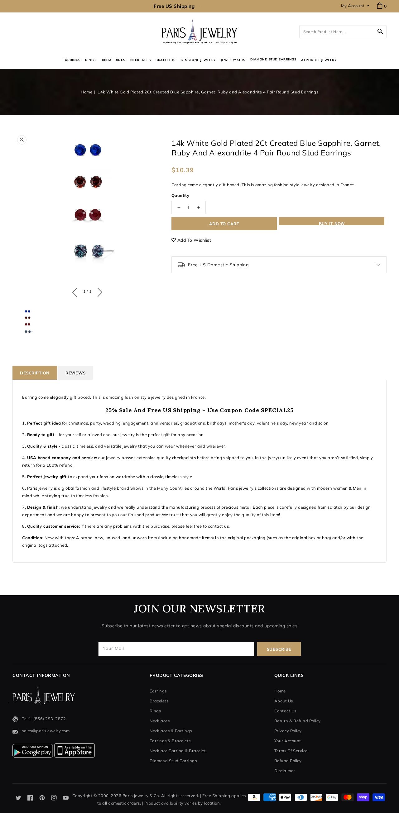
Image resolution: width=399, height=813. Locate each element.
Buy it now (332, 223)
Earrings (71, 60)
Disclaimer (284, 770)
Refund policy (288, 760)
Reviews (75, 372)
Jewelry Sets (233, 60)
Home (86, 91)
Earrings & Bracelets (170, 740)
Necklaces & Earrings (171, 730)
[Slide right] (98, 290)
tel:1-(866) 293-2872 (44, 718)
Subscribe (279, 649)
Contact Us (285, 710)
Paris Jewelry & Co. (141, 795)
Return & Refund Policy (297, 720)
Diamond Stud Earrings (173, 760)
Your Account (287, 740)
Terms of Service (291, 750)
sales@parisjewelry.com (46, 730)
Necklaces (140, 60)
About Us (283, 700)
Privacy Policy (288, 730)
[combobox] (343, 32)
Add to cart (224, 223)
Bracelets (165, 60)
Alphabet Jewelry (318, 60)
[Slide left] (76, 290)
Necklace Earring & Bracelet (178, 750)
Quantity (180, 195)
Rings (90, 60)
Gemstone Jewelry (198, 60)
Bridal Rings (113, 60)
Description (35, 372)
